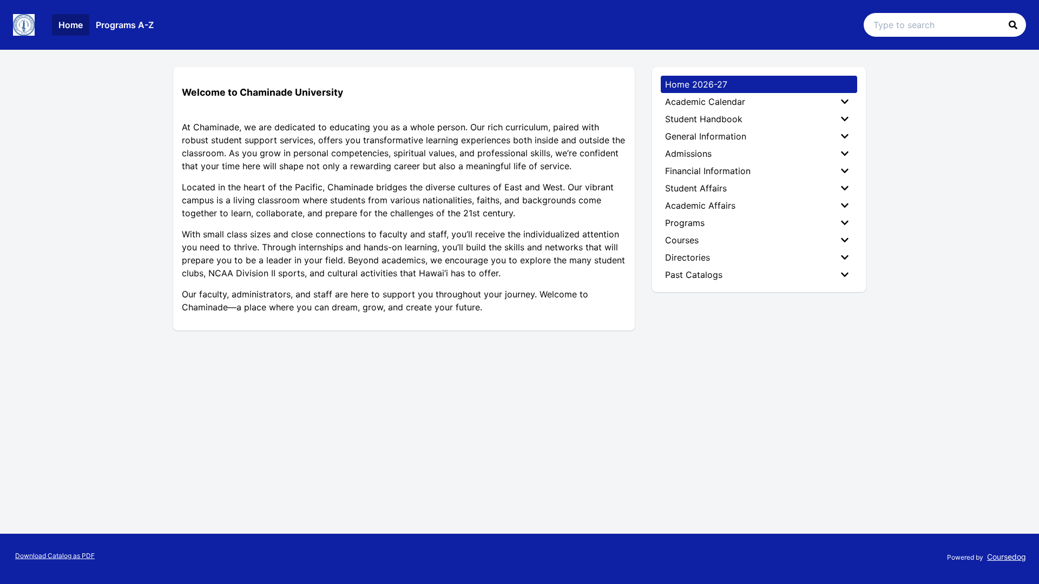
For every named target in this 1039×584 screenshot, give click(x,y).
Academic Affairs (700, 205)
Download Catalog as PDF (55, 556)
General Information (705, 136)
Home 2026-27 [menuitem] (696, 84)
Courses (682, 240)
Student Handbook (703, 119)
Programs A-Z (125, 24)
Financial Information (708, 170)
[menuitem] (759, 101)
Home (70, 24)
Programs (685, 222)
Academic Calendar (705, 101)
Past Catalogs (693, 274)
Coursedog (1006, 556)
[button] (1013, 24)
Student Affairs (696, 188)
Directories (687, 257)
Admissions (688, 153)
